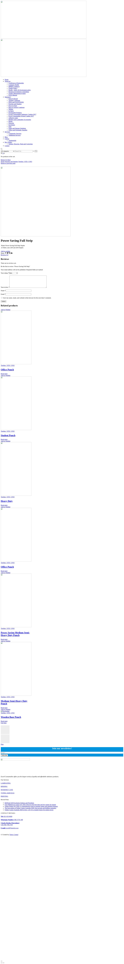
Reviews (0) (4, 255)
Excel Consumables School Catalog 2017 (21, 116)
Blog (6, 137)
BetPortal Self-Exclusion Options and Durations (19, 803)
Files (10, 126)
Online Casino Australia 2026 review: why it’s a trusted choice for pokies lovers (29, 810)
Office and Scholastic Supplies (18, 130)
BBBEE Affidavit (14, 86)
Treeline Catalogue (14, 100)
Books (10, 121)
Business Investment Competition (19, 92)
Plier (2, 744)
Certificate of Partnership (16, 83)
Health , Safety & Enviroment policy (20, 90)
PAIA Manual (13, 95)
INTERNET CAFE (7, 790)
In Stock (11, 111)
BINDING (4, 786)
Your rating (5, 273)
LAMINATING (6, 783)
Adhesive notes (13, 118)
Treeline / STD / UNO (25, 161)
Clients (7, 139)
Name (3, 290)
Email (3, 294)
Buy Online (8, 142)
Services (7, 132)
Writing (11, 109)
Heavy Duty (7, 501)
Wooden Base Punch (11, 717)
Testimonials (12, 140)
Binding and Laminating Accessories (20, 119)
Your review (5, 287)
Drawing (11, 123)
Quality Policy (13, 88)
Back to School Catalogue (17, 107)
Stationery (8, 97)
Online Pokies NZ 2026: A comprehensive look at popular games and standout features (31, 806)
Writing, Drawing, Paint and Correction (21, 144)
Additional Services (15, 135)
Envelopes (12, 125)
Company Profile (14, 85)
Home (6, 79)
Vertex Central (13, 834)
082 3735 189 (12, 820)
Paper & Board (13, 99)
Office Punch (7, 369)
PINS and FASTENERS (16, 102)
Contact (7, 146)
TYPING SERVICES (7, 793)
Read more (4, 374)
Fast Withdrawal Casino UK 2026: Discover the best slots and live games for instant (30, 804)
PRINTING (4, 796)
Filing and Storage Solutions (17, 128)
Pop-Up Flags (13, 105)
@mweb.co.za (9, 828)
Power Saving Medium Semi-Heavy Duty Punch (15, 633)
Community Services (15, 133)
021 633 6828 (6, 816)
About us (7, 81)
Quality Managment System (17, 93)
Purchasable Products (15, 112)
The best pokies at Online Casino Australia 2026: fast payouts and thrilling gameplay (30, 808)
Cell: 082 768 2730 (7, 825)
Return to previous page (8, 163)
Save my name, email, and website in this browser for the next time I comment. (27, 298)
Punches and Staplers (15, 104)
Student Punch (8, 435)
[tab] (62, 255)
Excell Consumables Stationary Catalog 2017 (22, 114)
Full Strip (3, 723)
